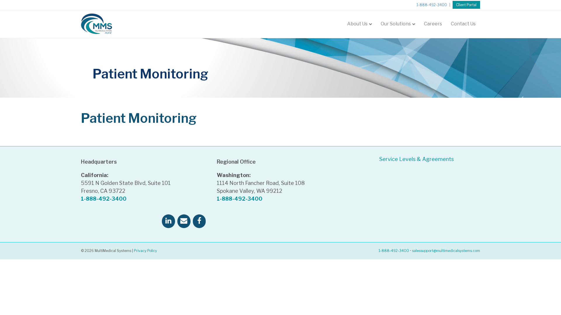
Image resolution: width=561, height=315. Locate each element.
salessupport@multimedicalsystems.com (446, 251)
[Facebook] (199, 221)
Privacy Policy (145, 251)
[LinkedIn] (168, 221)
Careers (433, 24)
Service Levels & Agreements (416, 159)
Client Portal (466, 5)
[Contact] (184, 221)
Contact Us (463, 24)
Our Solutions (396, 24)
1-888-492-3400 (432, 5)
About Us (357, 24)
